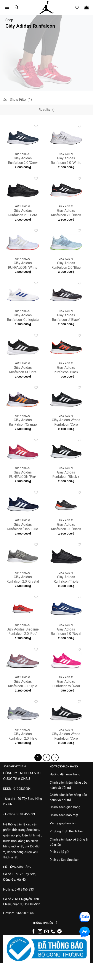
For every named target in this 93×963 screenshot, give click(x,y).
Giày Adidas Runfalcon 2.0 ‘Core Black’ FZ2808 (22, 215)
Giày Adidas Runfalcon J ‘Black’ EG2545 (66, 319)
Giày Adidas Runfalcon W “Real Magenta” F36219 (66, 686)
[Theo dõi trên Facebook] (33, 931)
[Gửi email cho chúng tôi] (46, 931)
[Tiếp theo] (55, 757)
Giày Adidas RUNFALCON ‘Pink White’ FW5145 (23, 476)
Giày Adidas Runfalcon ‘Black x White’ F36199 (66, 476)
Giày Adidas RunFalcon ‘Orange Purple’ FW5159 (23, 424)
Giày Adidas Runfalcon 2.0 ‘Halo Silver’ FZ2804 (22, 738)
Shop (9, 20)
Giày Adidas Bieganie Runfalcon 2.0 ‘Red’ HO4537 (23, 633)
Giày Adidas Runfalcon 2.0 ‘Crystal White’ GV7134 (22, 581)
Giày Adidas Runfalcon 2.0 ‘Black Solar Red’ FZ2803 (66, 215)
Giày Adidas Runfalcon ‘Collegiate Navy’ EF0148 (23, 319)
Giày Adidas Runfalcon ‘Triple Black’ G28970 (66, 581)
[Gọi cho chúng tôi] (53, 931)
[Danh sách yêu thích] (77, 7)
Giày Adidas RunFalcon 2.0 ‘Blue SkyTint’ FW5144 (66, 267)
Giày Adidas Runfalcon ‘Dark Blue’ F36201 (22, 529)
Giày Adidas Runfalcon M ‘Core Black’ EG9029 (23, 372)
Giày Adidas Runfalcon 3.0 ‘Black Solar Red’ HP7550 (66, 529)
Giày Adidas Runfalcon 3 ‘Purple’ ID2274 (23, 686)
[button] (7, 7)
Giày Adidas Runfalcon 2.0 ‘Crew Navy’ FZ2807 (23, 162)
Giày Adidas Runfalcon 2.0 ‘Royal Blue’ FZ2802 (66, 633)
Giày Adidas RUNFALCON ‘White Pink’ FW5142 (22, 267)
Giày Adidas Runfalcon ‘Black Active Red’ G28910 (66, 372)
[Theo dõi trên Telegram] (59, 931)
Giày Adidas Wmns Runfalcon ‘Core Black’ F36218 (66, 424)
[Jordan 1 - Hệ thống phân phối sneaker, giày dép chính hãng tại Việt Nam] (46, 7)
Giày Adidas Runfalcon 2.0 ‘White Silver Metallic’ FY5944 (66, 165)
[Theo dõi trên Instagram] (40, 931)
